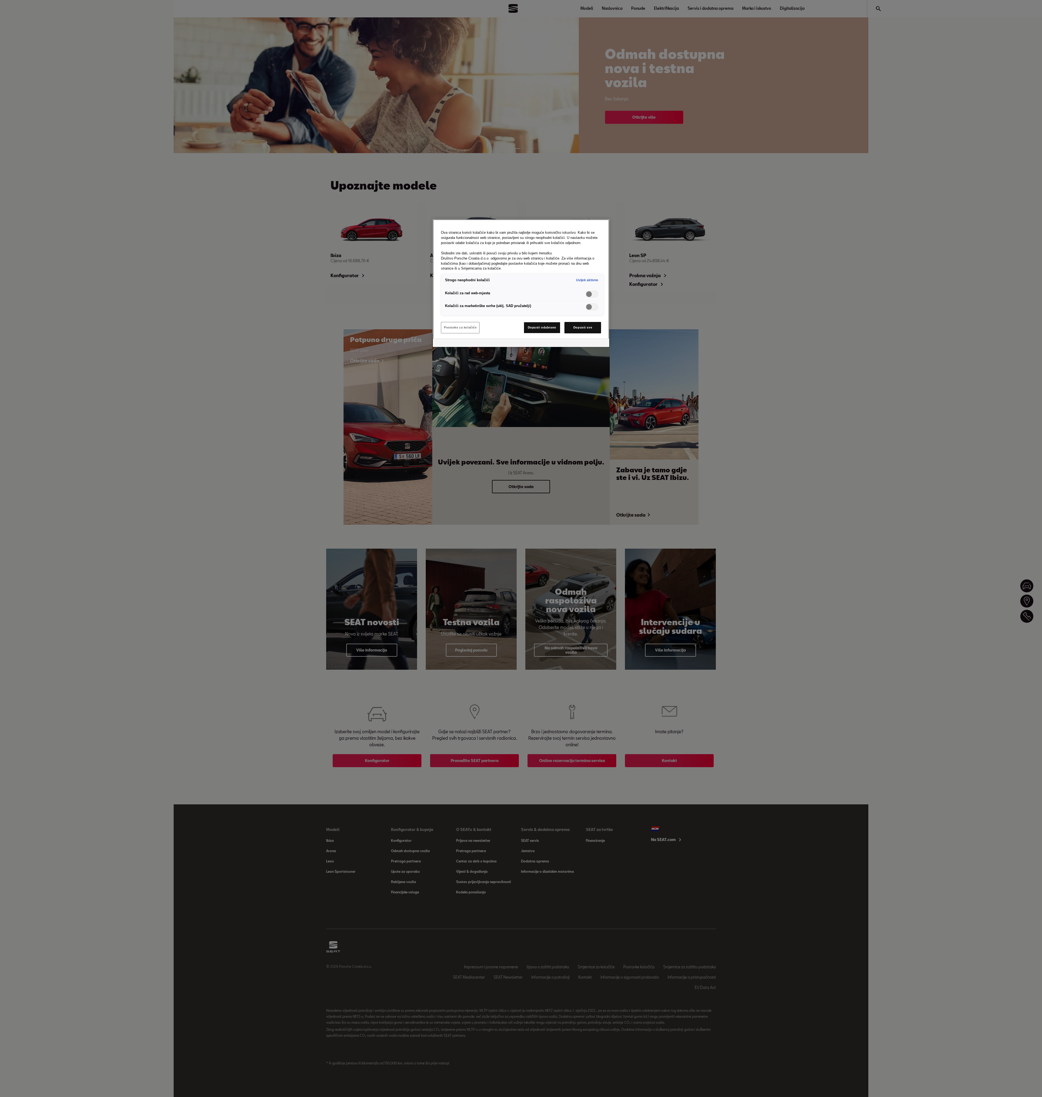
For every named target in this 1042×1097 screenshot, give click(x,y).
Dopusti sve (582, 327)
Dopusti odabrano (542, 327)
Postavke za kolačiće (460, 327)
